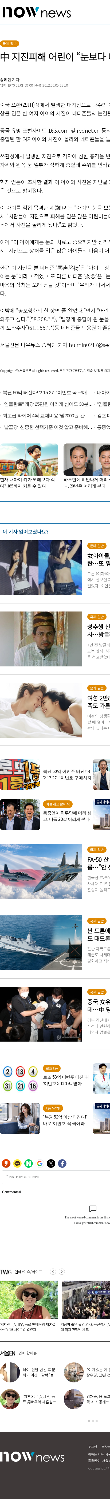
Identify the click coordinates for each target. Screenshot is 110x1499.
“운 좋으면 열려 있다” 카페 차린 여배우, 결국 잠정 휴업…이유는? (40, 1402)
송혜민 (5, 79)
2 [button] (93, 1421)
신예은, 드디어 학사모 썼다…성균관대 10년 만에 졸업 (40, 1375)
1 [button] (89, 1421)
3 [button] (97, 1421)
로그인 (92, 1446)
